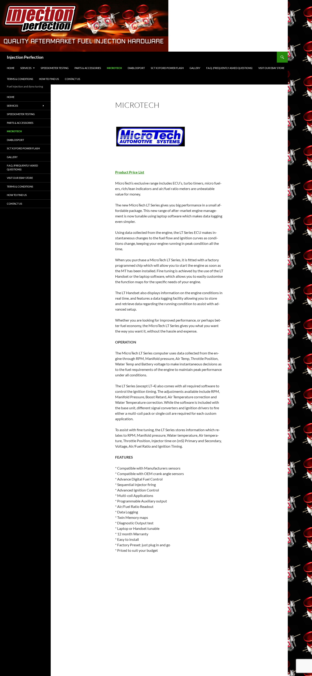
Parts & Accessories (87, 67)
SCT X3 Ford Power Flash (167, 67)
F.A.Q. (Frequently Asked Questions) (229, 67)
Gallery (195, 67)
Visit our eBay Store (271, 67)
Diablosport (136, 67)
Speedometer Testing (55, 67)
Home (10, 67)
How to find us (49, 78)
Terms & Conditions (20, 78)
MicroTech (114, 67)
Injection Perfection (25, 57)
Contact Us (72, 78)
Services (26, 67)
